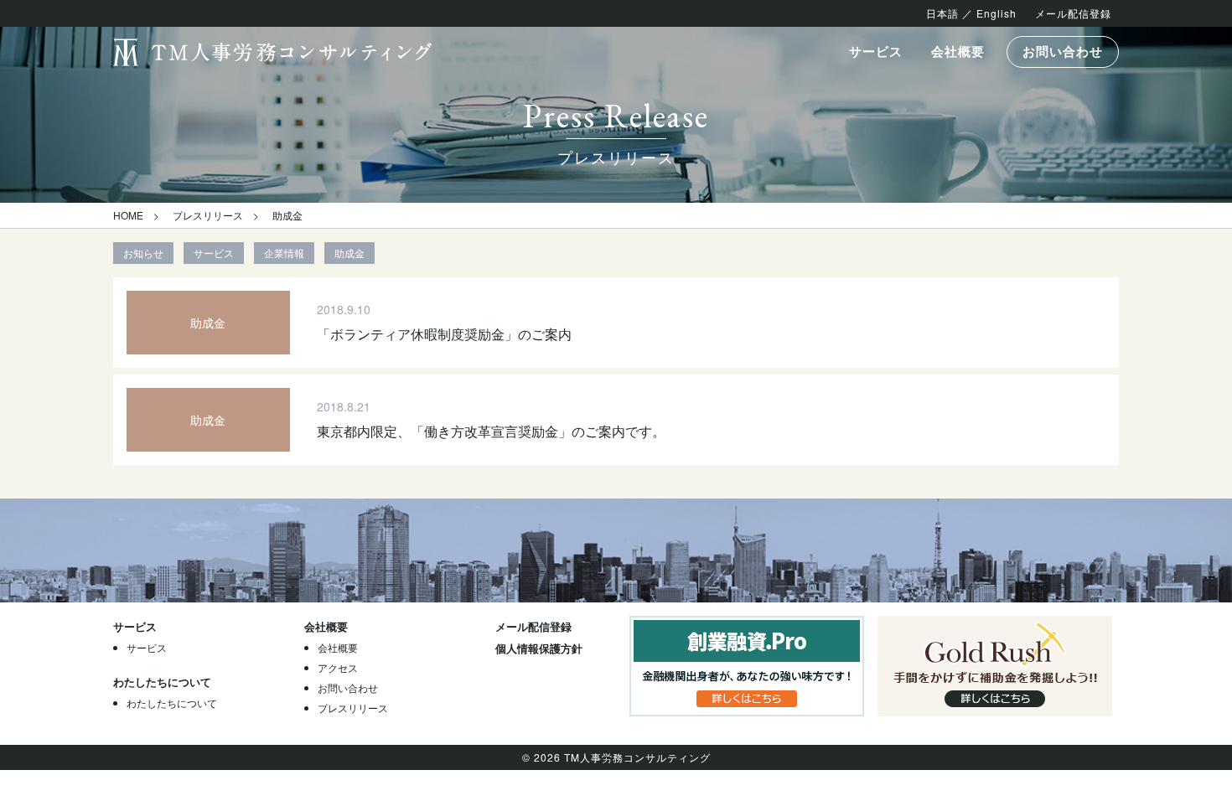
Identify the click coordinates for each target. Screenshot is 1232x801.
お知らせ (143, 252)
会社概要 (958, 51)
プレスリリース (208, 215)
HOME (128, 215)
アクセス (338, 667)
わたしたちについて (172, 702)
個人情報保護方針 (538, 648)
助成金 (349, 252)
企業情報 (284, 252)
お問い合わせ (1062, 51)
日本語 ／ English (971, 13)
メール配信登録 (1073, 13)
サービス (876, 51)
